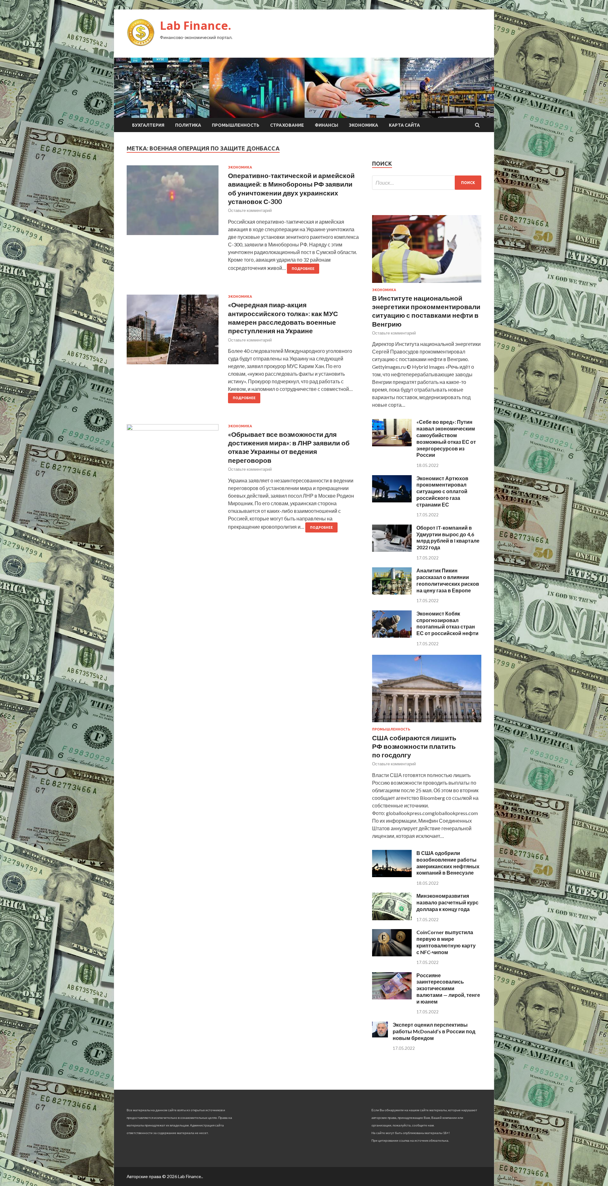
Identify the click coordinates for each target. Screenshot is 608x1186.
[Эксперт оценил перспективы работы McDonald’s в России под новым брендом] (380, 1035)
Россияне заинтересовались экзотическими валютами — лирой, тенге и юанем (448, 988)
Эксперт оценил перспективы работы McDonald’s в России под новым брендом (434, 1031)
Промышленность (235, 125)
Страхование (287, 125)
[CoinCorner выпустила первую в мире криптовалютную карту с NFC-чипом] (392, 954)
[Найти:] (426, 182)
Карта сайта (404, 125)
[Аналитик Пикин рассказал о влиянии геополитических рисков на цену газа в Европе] (392, 593)
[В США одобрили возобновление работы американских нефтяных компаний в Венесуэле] (392, 875)
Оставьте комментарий (250, 210)
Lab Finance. (195, 25)
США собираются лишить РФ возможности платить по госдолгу (414, 746)
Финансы (326, 125)
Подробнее (303, 269)
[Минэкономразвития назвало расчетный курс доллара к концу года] (392, 918)
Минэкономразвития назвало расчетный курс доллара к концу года (447, 902)
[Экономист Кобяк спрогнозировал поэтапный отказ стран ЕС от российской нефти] (392, 636)
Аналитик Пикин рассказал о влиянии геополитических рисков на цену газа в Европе (447, 580)
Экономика (363, 125)
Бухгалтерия (148, 125)
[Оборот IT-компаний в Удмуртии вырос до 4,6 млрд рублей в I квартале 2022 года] (392, 550)
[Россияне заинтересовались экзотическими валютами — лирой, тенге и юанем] (392, 997)
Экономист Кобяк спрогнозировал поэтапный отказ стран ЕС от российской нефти (447, 623)
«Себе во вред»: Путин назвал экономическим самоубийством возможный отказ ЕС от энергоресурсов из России (446, 438)
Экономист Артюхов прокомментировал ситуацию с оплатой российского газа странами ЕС (442, 491)
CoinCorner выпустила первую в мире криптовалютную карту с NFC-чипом (446, 942)
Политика (188, 125)
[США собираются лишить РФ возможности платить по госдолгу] (426, 723)
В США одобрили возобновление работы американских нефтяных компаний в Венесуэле (447, 863)
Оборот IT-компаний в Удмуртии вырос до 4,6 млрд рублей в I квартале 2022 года (447, 537)
